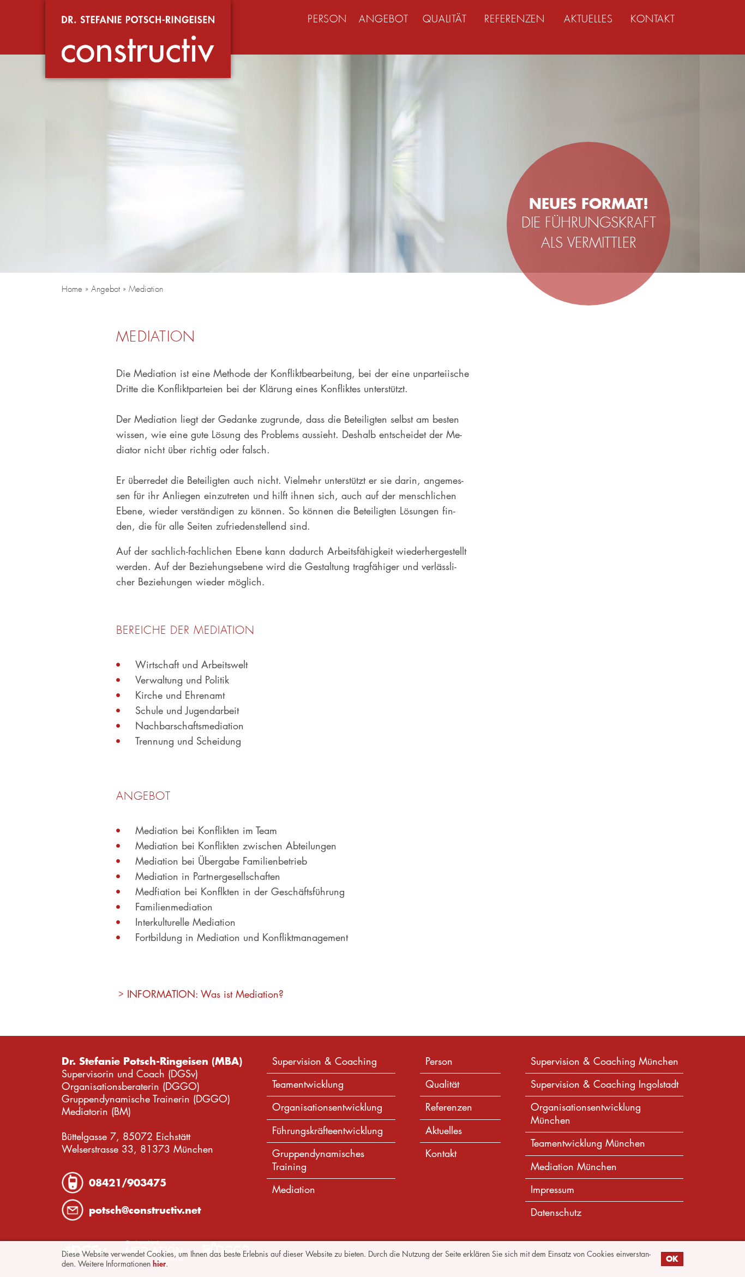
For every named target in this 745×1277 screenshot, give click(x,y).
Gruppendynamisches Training (318, 1159)
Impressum (552, 1189)
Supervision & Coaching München (604, 1061)
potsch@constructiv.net (145, 1209)
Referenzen (448, 1107)
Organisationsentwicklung (327, 1107)
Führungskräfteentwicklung (327, 1130)
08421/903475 (127, 1182)
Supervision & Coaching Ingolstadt (604, 1084)
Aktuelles (443, 1130)
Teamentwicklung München (588, 1143)
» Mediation (141, 289)
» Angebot (101, 289)
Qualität (442, 1084)
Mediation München (574, 1166)
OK (672, 1259)
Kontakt (440, 1153)
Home (72, 289)
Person (439, 1061)
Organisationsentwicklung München (586, 1113)
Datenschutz (556, 1212)
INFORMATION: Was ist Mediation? (205, 994)
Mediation (293, 1189)
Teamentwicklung (308, 1084)
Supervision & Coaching (324, 1061)
